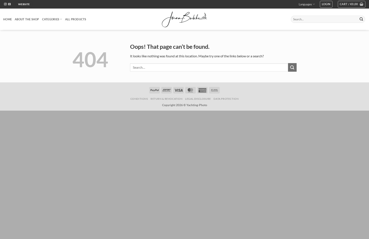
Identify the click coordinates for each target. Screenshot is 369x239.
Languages (305, 4)
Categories (50, 19)
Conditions (139, 98)
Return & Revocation (167, 98)
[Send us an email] (9, 4)
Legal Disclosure (198, 98)
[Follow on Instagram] (5, 4)
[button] (326, 4)
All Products (75, 19)
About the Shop (27, 19)
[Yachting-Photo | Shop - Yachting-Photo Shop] (185, 19)
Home (7, 19)
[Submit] (361, 19)
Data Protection (226, 98)
